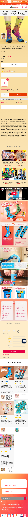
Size (2, 61)
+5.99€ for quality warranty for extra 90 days (12, 99)
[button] (1, 158)
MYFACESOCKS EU (13, 515)
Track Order (24, 4)
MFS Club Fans (4, 102)
